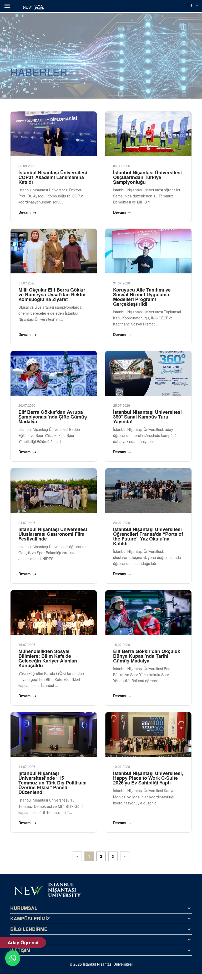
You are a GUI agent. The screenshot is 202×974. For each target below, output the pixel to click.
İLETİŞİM (20, 950)
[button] (8, 6)
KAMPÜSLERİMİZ (30, 918)
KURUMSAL (23, 908)
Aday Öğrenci (23, 942)
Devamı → (27, 212)
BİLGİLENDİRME (28, 929)
